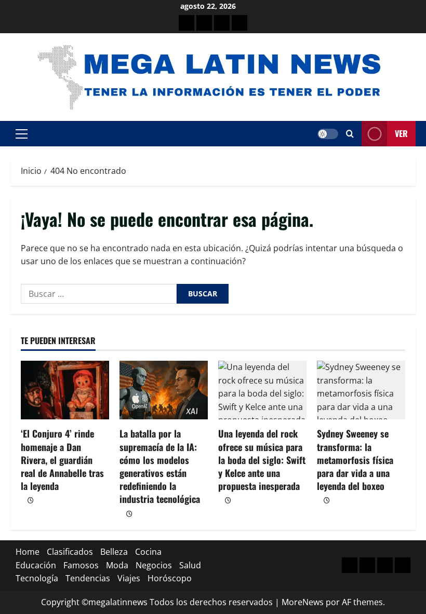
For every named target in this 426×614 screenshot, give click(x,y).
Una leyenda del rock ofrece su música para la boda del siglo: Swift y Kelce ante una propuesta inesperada (261, 460)
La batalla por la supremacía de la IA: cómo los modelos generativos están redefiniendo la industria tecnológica (159, 466)
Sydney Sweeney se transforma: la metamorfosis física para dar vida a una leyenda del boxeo (355, 460)
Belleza (114, 551)
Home (27, 551)
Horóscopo (170, 578)
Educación (36, 565)
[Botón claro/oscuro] (327, 134)
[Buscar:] (99, 294)
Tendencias (87, 578)
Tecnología (37, 578)
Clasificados (70, 551)
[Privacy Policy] (204, 23)
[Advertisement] (222, 23)
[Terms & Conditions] (186, 23)
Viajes (128, 578)
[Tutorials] (239, 23)
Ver (401, 133)
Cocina (148, 551)
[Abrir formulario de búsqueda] (350, 134)
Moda (117, 565)
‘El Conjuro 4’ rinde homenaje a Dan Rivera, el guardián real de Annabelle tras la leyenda (62, 460)
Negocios (154, 565)
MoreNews (303, 602)
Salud (190, 565)
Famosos (81, 565)
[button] (21, 134)
